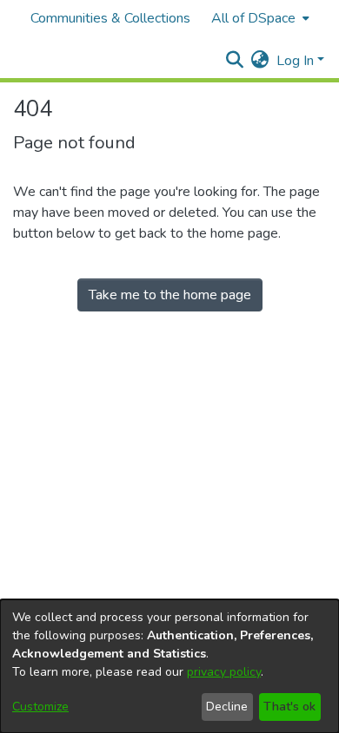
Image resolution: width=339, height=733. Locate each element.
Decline (227, 706)
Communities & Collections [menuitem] (110, 18)
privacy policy (224, 672)
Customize (40, 706)
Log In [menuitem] (295, 60)
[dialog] (169, 666)
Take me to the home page (170, 294)
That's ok (289, 706)
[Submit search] (235, 60)
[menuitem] (258, 18)
